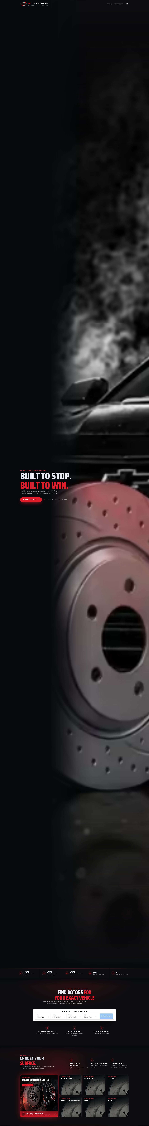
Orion (109, 4)
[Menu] (127, 4)
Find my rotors (30, 499)
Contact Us (118, 4)
